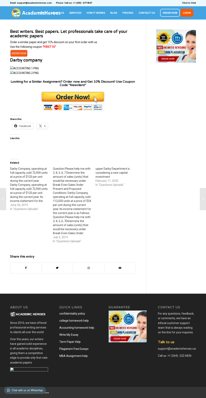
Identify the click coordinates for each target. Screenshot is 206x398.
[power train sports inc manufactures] (3, 199)
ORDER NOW (18, 53)
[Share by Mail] (120, 268)
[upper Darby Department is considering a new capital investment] (117, 177)
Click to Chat (189, 3)
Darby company (26, 60)
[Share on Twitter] (57, 268)
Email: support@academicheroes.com (31, 3)
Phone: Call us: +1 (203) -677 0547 (74, 3)
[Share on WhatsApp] (88, 268)
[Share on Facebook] (26, 268)
